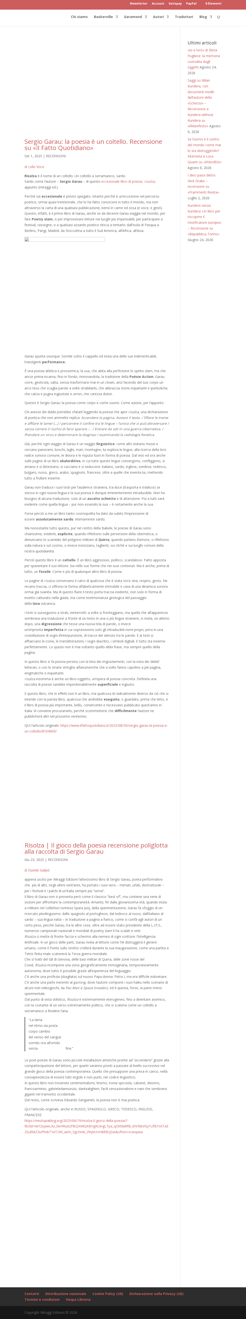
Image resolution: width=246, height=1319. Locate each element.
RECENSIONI (56, 156)
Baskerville (103, 17)
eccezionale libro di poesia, (128, 181)
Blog (203, 17)
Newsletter (139, 4)
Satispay (175, 4)
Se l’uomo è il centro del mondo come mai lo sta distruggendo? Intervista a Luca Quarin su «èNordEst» (204, 150)
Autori (158, 17)
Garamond (133, 17)
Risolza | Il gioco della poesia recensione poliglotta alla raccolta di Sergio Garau (96, 848)
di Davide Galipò (37, 870)
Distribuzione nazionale (65, 1293)
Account (158, 4)
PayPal (191, 4)
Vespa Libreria (78, 1299)
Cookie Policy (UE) (107, 1293)
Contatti (32, 1293)
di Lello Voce (34, 166)
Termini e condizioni (42, 1299)
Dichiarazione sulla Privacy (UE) (156, 1293)
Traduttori (184, 17)
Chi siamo (79, 17)
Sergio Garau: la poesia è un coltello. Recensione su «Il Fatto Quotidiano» (93, 144)
